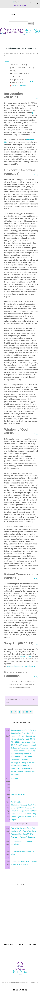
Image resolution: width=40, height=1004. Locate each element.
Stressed (31, 837)
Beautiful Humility (18, 795)
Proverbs (14, 779)
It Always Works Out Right (27, 811)
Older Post (33, 945)
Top (36, 98)
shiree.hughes (25, 656)
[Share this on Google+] (19, 712)
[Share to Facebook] (12, 712)
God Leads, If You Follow (21, 814)
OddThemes (15, 983)
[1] (33, 113)
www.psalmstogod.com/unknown (21, 666)
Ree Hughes (14, 53)
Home (21, 945)
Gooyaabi (34, 983)
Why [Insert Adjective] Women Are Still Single (24, 817)
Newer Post (9, 945)
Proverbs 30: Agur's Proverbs (22, 754)
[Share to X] (15, 712)
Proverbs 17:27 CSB (18, 86)
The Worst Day (16, 802)
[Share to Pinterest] (31, 712)
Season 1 (7, 44)
